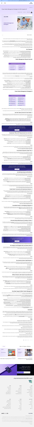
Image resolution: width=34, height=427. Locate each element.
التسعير (31, 396)
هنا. (8, 0)
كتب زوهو (31, 408)
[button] (4, 3)
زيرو (31, 400)
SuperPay (31, 388)
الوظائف (20, 403)
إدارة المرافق (20, 388)
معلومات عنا (20, 400)
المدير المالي (9, 388)
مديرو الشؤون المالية (8, 392)
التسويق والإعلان (19, 392)
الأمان (20, 404)
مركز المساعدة (19, 408)
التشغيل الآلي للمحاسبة (29, 392)
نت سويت (31, 403)
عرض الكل (4, 346)
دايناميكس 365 (30, 404)
